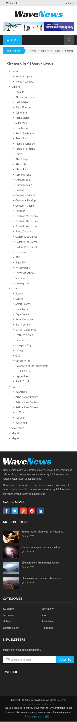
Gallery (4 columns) (26, 247)
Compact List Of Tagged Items (32, 366)
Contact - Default (25, 195)
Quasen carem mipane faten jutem (41, 578)
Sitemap (19, 278)
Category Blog (23, 345)
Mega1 (15, 433)
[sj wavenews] (38, 14)
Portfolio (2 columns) (26, 216)
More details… (33, 716)
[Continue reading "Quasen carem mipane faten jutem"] (11, 583)
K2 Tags (19, 412)
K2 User (20, 418)
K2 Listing (21, 423)
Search (19, 293)
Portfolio (20, 211)
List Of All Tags (23, 371)
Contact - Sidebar (25, 206)
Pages (57, 51)
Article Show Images (26, 397)
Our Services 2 (23, 185)
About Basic (22, 169)
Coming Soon (22, 283)
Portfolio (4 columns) (26, 226)
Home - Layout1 (24, 76)
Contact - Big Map (25, 200)
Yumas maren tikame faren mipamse (42, 532)
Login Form (21, 309)
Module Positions (25, 149)
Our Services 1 (23, 180)
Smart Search (22, 304)
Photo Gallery (23, 231)
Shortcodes (17, 428)
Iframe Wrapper (24, 319)
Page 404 (20, 262)
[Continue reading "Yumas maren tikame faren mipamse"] (11, 537)
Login (71, 3)
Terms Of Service (25, 273)
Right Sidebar (22, 107)
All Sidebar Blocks (25, 97)
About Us (20, 164)
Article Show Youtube (27, 402)
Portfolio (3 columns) (26, 221)
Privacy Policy (23, 268)
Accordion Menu (24, 133)
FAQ (17, 257)
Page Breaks (22, 314)
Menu (14, 40)
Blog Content (22, 325)
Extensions (21, 138)
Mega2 (15, 438)
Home (33, 51)
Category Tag (22, 361)
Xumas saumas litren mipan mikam (41, 547)
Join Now (20, 252)
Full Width (21, 113)
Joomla (15, 288)
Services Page (23, 175)
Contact (19, 190)
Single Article (22, 381)
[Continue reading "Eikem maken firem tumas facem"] (11, 568)
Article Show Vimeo (26, 407)
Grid (17, 356)
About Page (21, 159)
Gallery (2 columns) (26, 237)
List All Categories (25, 330)
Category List (23, 340)
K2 (13, 387)
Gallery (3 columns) (26, 242)
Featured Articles (25, 335)
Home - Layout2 (24, 82)
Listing (19, 350)
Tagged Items (23, 376)
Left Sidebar (22, 102)
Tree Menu (21, 128)
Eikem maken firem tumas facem (40, 563)
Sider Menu (21, 123)
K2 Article (21, 392)
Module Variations (25, 144)
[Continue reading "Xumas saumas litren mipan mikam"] (11, 552)
